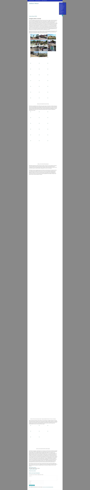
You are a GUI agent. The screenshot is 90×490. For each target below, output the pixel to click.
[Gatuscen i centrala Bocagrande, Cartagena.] (52, 149)
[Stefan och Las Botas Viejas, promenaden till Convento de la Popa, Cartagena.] (43, 42)
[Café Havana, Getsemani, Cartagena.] (34, 190)
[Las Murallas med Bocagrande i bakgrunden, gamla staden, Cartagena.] (52, 334)
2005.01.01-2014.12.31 (31, 0)
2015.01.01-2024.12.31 (38, 0)
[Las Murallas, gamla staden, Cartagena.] (34, 329)
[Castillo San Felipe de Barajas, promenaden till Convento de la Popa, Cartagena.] (52, 37)
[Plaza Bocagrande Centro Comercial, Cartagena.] (52, 143)
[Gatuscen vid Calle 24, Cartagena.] (34, 282)
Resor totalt (61, 9)
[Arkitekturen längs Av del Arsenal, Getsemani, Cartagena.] (52, 271)
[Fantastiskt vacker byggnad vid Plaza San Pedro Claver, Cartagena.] (34, 305)
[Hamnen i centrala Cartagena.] (43, 288)
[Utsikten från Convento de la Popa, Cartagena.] (34, 83)
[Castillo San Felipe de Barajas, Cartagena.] (34, 433)
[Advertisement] (43, 10)
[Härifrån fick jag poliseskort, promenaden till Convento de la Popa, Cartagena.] (52, 48)
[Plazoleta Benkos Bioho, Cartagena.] (43, 415)
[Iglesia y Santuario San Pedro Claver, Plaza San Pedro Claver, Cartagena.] (43, 311)
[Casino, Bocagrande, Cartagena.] (34, 155)
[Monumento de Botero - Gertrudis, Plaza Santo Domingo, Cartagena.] (52, 375)
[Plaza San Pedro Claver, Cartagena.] (34, 311)
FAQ (60, 10)
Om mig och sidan (62, 11)
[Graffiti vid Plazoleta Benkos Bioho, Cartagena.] (52, 415)
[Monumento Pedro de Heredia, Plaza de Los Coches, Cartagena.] (34, 294)
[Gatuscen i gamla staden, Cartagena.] (34, 323)
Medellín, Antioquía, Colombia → (32, 467)
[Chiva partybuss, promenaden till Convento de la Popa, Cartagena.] (43, 37)
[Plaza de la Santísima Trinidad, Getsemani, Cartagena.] (43, 201)
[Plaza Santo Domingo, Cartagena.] (34, 381)
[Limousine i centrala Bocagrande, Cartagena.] (43, 149)
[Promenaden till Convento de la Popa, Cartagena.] (52, 42)
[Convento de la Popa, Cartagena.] (34, 66)
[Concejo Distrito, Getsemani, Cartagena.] (43, 277)
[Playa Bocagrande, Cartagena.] (43, 120)
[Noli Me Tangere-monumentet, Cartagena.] (52, 282)
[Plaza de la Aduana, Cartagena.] (34, 300)
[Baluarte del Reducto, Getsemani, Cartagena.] (34, 271)
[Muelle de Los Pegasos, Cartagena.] (34, 288)
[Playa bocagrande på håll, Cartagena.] (34, 114)
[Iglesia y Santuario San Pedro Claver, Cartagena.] (43, 317)
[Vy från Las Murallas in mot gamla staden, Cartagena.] (52, 329)
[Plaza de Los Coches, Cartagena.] (43, 294)
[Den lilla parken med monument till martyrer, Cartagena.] (43, 282)
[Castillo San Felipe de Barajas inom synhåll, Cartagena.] (52, 428)
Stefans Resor (34, 3)
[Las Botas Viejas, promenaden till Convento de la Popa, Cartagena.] (34, 42)
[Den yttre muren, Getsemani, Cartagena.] (34, 265)
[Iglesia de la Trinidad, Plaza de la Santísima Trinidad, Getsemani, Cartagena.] (52, 196)
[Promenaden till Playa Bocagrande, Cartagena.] (43, 114)
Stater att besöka (62, 8)
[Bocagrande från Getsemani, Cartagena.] (43, 271)
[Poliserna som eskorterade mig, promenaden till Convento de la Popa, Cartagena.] (34, 60)
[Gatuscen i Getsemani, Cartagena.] (34, 178)
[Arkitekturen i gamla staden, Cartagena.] (52, 323)
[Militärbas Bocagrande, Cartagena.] (52, 160)
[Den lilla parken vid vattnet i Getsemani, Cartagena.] (52, 277)
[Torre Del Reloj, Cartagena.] (52, 288)
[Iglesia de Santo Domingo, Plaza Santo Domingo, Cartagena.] (34, 375)
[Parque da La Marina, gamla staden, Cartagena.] (43, 323)
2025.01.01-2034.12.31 (44, 0)
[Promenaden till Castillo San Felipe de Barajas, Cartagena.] (34, 428)
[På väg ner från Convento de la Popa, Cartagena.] (52, 89)
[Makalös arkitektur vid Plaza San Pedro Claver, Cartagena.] (52, 305)
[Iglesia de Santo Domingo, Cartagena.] (43, 375)
